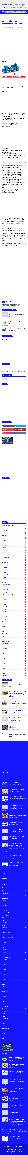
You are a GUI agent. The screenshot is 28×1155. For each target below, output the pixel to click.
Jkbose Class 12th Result (9, 4)
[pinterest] (20, 429)
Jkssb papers (14, 572)
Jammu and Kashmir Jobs (14, 525)
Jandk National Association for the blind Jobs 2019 (17, 322)
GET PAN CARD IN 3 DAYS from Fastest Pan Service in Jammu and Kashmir (17, 734)
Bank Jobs (14, 535)
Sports (14, 638)
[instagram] (8, 433)
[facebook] (8, 426)
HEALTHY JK (14, 611)
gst (14, 653)
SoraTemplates (20, 1151)
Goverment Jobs (14, 528)
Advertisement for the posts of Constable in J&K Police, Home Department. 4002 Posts (16, 719)
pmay (14, 670)
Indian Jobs (14, 540)
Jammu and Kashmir (14, 584)
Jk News (14, 555)
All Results (14, 545)
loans (14, 665)
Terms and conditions (11, 1149)
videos (14, 631)
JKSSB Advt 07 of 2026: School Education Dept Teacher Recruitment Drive (17, 798)
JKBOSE (14, 552)
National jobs (14, 533)
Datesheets (14, 609)
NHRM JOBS (14, 606)
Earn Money (14, 582)
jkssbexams (14, 658)
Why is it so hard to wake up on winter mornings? (16, 726)
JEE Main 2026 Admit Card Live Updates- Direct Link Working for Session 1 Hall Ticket (16, 864)
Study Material (14, 641)
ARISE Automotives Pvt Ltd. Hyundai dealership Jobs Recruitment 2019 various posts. (17, 314)
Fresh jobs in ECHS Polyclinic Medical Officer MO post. (17, 329)
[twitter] (20, 426)
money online (14, 668)
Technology (14, 592)
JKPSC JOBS (14, 547)
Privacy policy (21, 1148)
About (9, 1148)
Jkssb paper (14, 604)
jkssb (14, 579)
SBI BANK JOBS (11, 6)
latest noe (14, 663)
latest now (14, 599)
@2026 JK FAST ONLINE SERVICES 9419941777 (14, 1146)
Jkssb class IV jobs (14, 574)
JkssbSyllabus (14, 567)
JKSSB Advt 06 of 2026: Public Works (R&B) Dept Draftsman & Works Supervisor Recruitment (16, 807)
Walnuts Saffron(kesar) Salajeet (14, 646)
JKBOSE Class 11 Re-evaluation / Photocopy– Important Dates (16, 830)
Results (14, 626)
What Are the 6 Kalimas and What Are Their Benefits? (17, 837)
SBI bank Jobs (14, 589)
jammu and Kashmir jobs (14, 594)
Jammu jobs (14, 542)
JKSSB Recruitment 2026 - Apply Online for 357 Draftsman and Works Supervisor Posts (17, 815)
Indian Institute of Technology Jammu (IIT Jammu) (16, 711)
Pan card (14, 621)
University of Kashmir (14, 628)
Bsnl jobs (14, 601)
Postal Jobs (14, 624)
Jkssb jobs (14, 530)
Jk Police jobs (14, 565)
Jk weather (14, 616)
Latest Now (14, 538)
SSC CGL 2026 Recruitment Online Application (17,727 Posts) (17, 790)
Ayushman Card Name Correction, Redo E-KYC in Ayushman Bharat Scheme (17, 684)
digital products (14, 648)
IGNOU (14, 614)
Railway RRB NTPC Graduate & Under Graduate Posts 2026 (16, 783)
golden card (14, 651)
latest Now (14, 597)
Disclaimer (14, 1148)
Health (14, 587)
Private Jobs (7, 16)
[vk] (20, 433)
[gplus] (8, 429)
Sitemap (19, 1149)
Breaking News (14, 577)
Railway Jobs (14, 562)
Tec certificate (14, 643)
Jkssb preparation (14, 557)
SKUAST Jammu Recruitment (18, 7)
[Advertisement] (14, 102)
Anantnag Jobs (14, 560)
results (14, 673)
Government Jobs (14, 569)
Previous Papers (14, 633)
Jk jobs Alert (5, 27)
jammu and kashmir (14, 656)
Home (3, 16)
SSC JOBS (14, 636)
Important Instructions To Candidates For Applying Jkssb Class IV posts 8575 (17, 703)
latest (14, 660)
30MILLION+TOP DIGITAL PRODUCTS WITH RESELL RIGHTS (17, 856)
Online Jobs (14, 619)
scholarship (14, 675)
